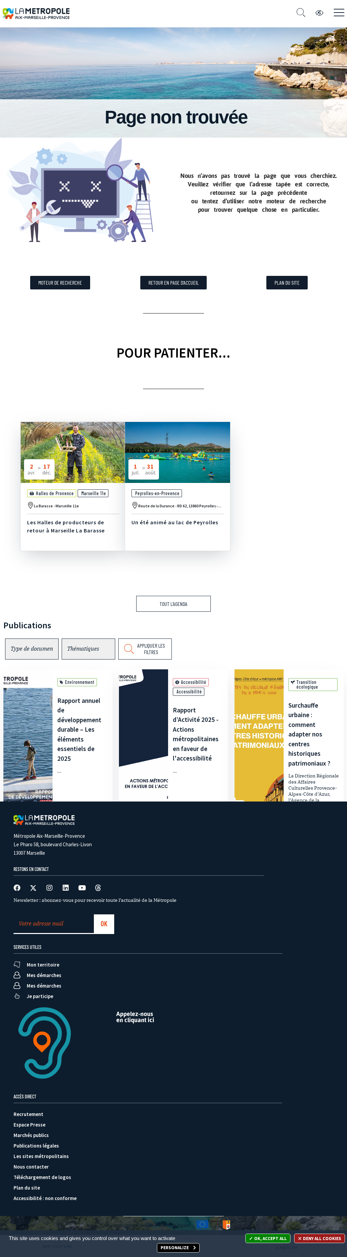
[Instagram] (49, 888)
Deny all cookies (321, 1238)
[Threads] (98, 888)
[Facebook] (17, 888)
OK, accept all (270, 1238)
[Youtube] (82, 888)
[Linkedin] (65, 888)
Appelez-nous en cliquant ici (135, 1017)
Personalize (175, 1248)
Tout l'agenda (173, 604)
